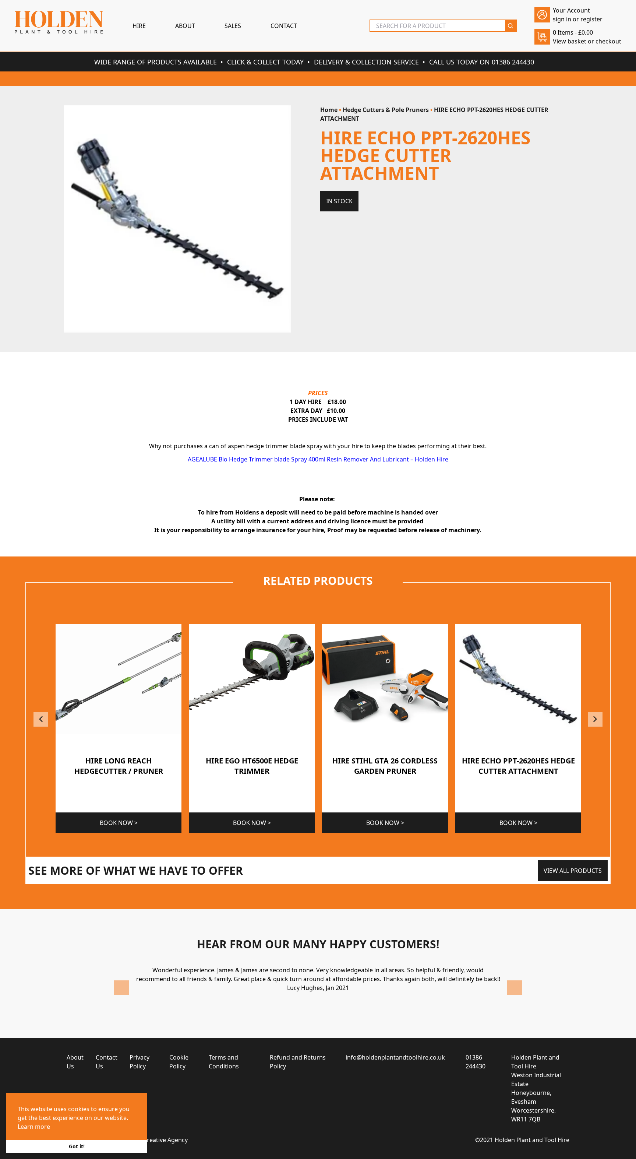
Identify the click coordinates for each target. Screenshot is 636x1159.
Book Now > (119, 823)
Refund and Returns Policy (298, 1061)
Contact (284, 26)
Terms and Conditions (224, 1061)
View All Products (573, 871)
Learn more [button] (34, 1127)
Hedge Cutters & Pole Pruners (386, 110)
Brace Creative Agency (157, 1140)
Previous (40, 719)
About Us (75, 1061)
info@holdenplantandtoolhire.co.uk (395, 1057)
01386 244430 (475, 1061)
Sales (233, 26)
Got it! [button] (77, 1146)
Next (595, 719)
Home (329, 110)
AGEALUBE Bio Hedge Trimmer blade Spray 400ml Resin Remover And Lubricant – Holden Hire (318, 459)
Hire (139, 26)
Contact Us (106, 1061)
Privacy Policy (139, 1061)
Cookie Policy (178, 1061)
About (185, 26)
